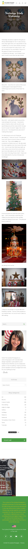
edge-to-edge (6, 407)
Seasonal (4, 417)
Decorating (5, 404)
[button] (25, 3)
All (2, 397)
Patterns (4, 415)
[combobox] (14, 385)
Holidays (4, 412)
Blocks (4, 399)
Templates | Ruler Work (8, 420)
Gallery (4, 410)
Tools (3, 422)
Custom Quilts (6, 402)
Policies (22, 543)
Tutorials (4, 425)
